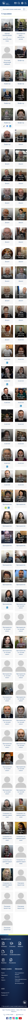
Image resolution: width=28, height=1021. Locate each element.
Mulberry (20, 946)
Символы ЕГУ (4, 995)
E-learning (12, 946)
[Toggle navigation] (26, 3)
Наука (2, 977)
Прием (3, 973)
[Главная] (6, 3)
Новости (3, 980)
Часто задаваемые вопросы (19, 973)
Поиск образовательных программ (21, 980)
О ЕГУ (3, 988)
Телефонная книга (15, 954)
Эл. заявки (4, 954)
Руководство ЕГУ (5, 992)
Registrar (3, 962)
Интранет (4, 946)
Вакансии (17, 977)
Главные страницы (6, 969)
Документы (12, 962)
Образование (4, 975)
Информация (18, 969)
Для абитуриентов (19, 983)
